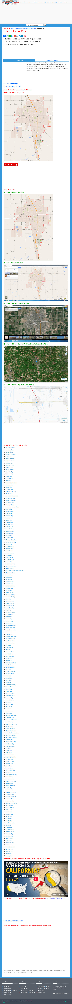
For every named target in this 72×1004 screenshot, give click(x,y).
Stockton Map (9, 474)
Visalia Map (9, 544)
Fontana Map (9, 489)
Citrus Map (8, 645)
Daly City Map (9, 838)
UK (24, 2)
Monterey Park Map (11, 757)
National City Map (10, 770)
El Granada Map (10, 559)
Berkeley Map (9, 845)
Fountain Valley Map (11, 796)
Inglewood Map (10, 568)
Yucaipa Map (9, 827)
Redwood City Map (10, 671)
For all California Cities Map (13, 921)
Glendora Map (9, 836)
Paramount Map (10, 801)
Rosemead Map (10, 807)
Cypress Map (9, 590)
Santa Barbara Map (11, 630)
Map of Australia (7, 992)
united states (26, 28)
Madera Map (9, 752)
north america (18, 28)
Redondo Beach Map (11, 715)
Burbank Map (9, 849)
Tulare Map (9, 766)
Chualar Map (9, 476)
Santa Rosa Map (10, 502)
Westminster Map (10, 627)
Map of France (23, 990)
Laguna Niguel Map (11, 741)
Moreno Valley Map (11, 491)
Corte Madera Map (11, 566)
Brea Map (8, 825)
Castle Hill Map (9, 755)
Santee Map (9, 812)
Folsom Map (9, 691)
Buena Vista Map (10, 586)
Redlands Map (9, 704)
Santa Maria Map (10, 594)
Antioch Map (9, 853)
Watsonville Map (10, 831)
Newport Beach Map (11, 636)
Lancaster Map (9, 511)
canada (29, 2)
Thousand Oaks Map (11, 540)
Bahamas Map (7, 986)
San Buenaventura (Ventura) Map (14, 570)
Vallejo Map (9, 555)
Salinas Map (9, 520)
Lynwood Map (9, 698)
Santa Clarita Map (10, 498)
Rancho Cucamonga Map (12, 507)
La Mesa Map (9, 783)
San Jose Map (9, 452)
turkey (65, 2)
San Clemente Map (10, 735)
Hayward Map (9, 526)
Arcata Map (9, 616)
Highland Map (9, 814)
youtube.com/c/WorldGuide (55, 898)
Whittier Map (9, 634)
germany (54, 2)
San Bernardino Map (11, 483)
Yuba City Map (9, 722)
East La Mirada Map (11, 542)
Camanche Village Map (12, 720)
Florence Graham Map (11, 737)
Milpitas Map (9, 713)
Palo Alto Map (9, 726)
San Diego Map (10, 450)
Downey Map (9, 856)
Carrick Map (9, 619)
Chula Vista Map (10, 842)
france (40, 2)
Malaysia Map (40, 990)
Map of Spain (32, 992)
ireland (60, 2)
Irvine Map (8, 480)
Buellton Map (9, 654)
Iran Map (48, 986)
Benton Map (9, 562)
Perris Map (8, 709)
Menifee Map (9, 665)
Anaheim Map (9, 467)
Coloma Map (9, 818)
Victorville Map (9, 557)
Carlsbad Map (9, 851)
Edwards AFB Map (10, 597)
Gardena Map (9, 768)
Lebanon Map (46, 988)
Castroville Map (10, 829)
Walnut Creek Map (10, 731)
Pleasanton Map (10, 695)
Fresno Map (9, 456)
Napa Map (8, 669)
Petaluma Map (9, 777)
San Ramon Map (10, 693)
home (12, 28)
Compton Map (9, 548)
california (33, 28)
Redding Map (9, 623)
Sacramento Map (10, 458)
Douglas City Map (10, 564)
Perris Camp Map (10, 785)
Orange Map (9, 535)
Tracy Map (8, 649)
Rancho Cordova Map (11, 724)
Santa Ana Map (10, 469)
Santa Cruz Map (10, 761)
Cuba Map (15, 990)
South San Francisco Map (12, 733)
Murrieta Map (9, 584)
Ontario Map (9, 509)
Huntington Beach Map (12, 496)
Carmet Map (9, 750)
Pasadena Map (9, 533)
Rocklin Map (9, 788)
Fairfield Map (9, 579)
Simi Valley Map (10, 546)
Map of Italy (31, 990)
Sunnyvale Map (10, 531)
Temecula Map (9, 592)
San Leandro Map (10, 638)
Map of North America (7, 982)
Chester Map (9, 632)
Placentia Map (9, 834)
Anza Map (8, 702)
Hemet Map (9, 660)
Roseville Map (9, 551)
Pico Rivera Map (10, 744)
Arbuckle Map (9, 790)
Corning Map (9, 518)
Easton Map (9, 810)
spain (49, 2)
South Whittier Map (11, 781)
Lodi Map (8, 748)
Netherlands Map (24, 988)
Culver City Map (10, 772)
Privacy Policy (29, 1000)
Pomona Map (9, 522)
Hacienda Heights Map (12, 803)
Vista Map (8, 610)
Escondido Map (10, 529)
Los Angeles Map (10, 447)
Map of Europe (22, 982)
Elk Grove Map (9, 513)
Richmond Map (9, 581)
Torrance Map (9, 524)
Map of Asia (39, 982)
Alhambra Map (9, 647)
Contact (55, 982)
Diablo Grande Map (11, 792)
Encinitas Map (9, 763)
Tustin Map (9, 678)
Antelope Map (9, 588)
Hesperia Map (9, 621)
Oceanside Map (10, 505)
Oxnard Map (9, 487)
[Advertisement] (36, 13)
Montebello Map (10, 746)
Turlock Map (9, 706)
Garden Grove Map (11, 500)
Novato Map (9, 820)
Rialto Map (8, 599)
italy (45, 2)
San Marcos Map (10, 643)
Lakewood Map (10, 656)
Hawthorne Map (10, 641)
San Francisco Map (10, 454)
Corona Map (9, 840)
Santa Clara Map (10, 553)
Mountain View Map (11, 684)
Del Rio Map (9, 816)
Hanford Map (9, 805)
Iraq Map (39, 988)
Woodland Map (10, 794)
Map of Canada (7, 988)
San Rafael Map (10, 779)
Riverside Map (9, 472)
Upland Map (9, 689)
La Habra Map (9, 759)
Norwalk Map (9, 575)
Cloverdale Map (10, 605)
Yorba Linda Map (10, 728)
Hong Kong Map (41, 986)
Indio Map (8, 676)
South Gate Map (10, 608)
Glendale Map (9, 494)
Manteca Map (9, 711)
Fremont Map (9, 478)
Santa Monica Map (10, 625)
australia (34, 2)
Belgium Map (23, 986)
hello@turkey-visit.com (63, 993)
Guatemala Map (7, 990)
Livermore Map (10, 652)
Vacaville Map (9, 614)
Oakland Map (9, 463)
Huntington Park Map (11, 774)
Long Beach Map (10, 461)
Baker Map (8, 680)
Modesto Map (9, 485)
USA (21, 2)
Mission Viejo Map (10, 612)
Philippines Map (41, 992)
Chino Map (8, 682)
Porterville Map (10, 799)
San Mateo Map (10, 601)
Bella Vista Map (10, 673)
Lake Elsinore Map (10, 823)
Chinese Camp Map (11, 663)
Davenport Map (10, 717)
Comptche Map (10, 603)
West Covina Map (10, 573)
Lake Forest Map (10, 667)
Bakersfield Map (10, 465)
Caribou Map (9, 577)
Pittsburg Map (9, 739)
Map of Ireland (23, 992)
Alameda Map (9, 687)
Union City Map (10, 700)
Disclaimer (5, 1002)
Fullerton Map (9, 537)
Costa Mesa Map (10, 847)
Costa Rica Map (7, 994)
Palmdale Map (9, 516)
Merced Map (9, 658)
